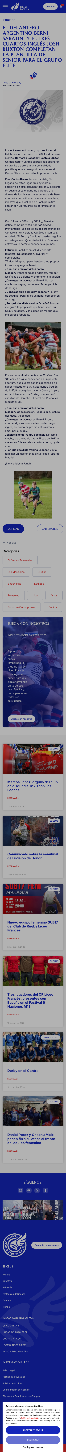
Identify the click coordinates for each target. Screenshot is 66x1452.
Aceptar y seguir (33, 1430)
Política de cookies (29, 1418)
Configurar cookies (33, 1447)
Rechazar (33, 1440)
